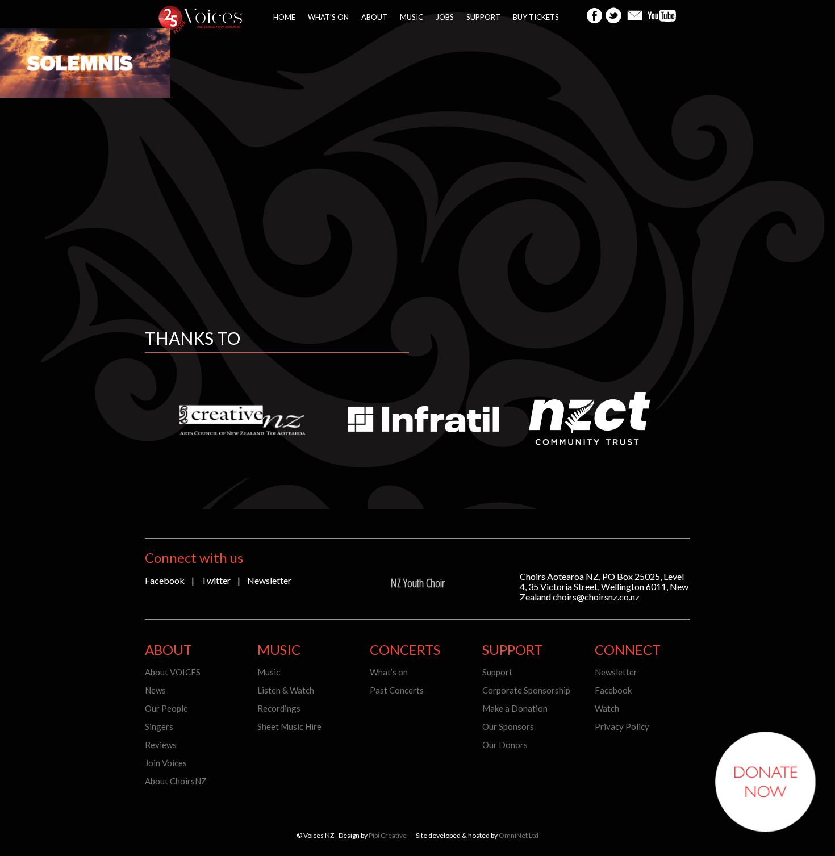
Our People (166, 708)
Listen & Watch (285, 690)
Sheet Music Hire (289, 726)
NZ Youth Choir (417, 583)
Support (483, 17)
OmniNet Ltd (518, 835)
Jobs (445, 17)
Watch (607, 708)
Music (411, 17)
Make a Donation (515, 708)
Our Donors (505, 745)
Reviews (161, 745)
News (155, 690)
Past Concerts (397, 690)
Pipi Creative (388, 835)
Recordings (278, 708)
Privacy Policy (622, 726)
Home (284, 17)
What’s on (328, 17)
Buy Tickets (536, 17)
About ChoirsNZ (176, 781)
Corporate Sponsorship (526, 690)
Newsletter (269, 580)
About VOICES (173, 672)
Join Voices (166, 763)
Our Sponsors (508, 726)
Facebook (165, 580)
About (374, 17)
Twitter (216, 580)
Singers (159, 726)
